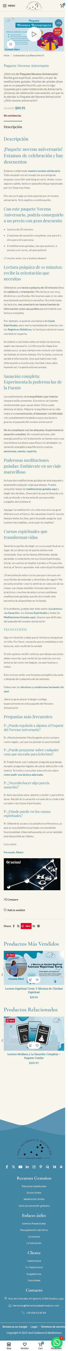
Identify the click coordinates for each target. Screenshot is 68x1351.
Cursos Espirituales (36, 612)
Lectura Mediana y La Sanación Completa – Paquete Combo (33, 1056)
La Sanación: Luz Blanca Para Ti (28, 55)
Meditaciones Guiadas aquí (19, 617)
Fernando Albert (13, 852)
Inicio (6, 55)
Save (28, 926)
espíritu (31, 451)
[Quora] (47, 1166)
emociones (10, 451)
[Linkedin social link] (34, 926)
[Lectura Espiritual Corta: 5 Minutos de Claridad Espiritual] (34, 968)
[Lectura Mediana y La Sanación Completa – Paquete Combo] (34, 1034)
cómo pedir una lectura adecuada (23, 774)
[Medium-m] (54, 1166)
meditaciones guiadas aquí (41, 488)
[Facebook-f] (6, 1166)
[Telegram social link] (38, 926)
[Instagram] (34, 1166)
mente (21, 451)
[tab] (13, 126)
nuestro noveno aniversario (44, 170)
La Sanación (12, 612)
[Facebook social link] (13, 926)
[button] (30, 979)
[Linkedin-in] (27, 1166)
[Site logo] (34, 5)
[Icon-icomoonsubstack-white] (61, 1166)
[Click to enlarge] (11, 44)
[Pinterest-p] (40, 1166)
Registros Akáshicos (20, 329)
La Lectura (55, 608)
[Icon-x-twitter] (13, 1166)
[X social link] (18, 926)
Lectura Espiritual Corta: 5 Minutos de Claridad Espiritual (34, 990)
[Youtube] (20, 1166)
